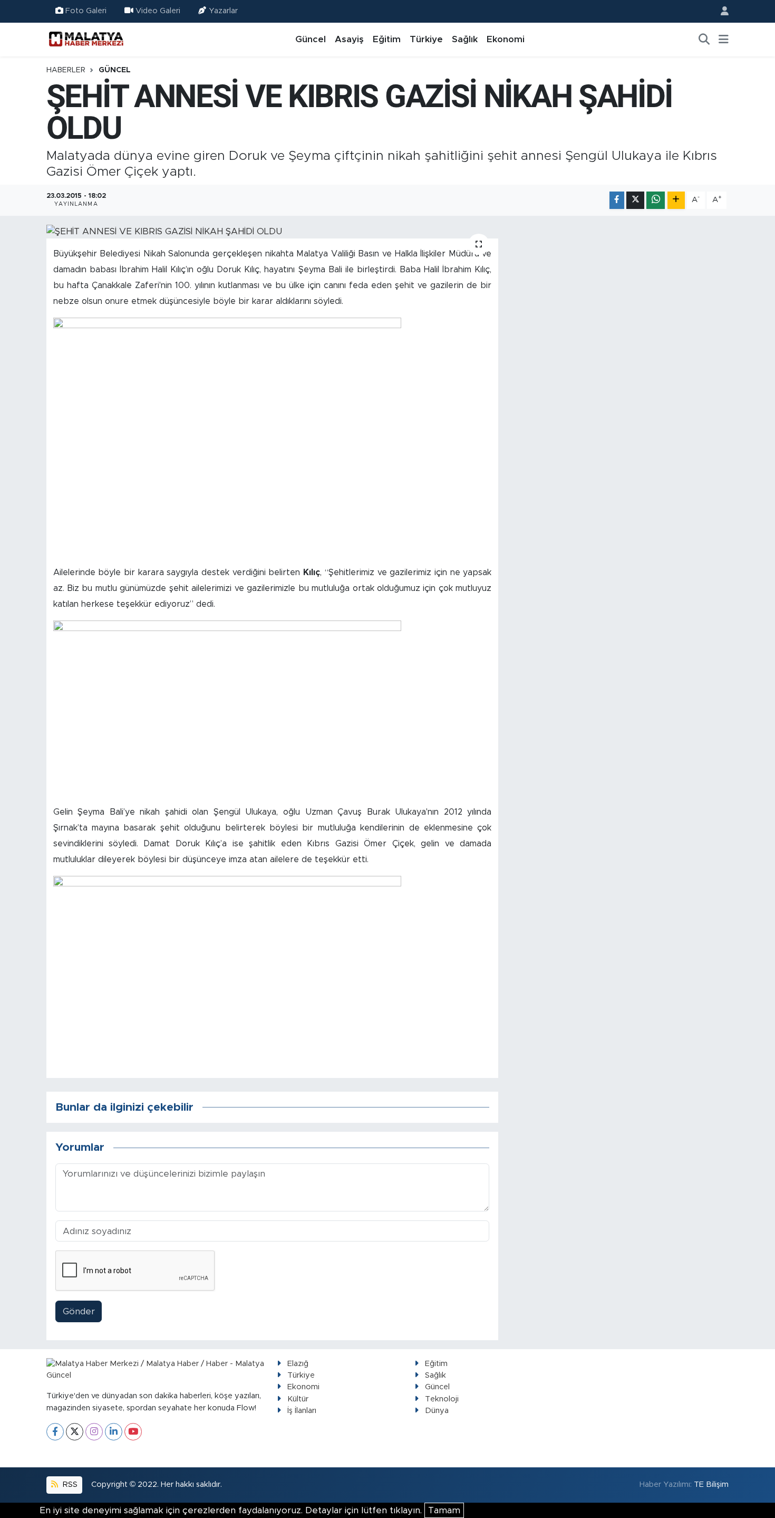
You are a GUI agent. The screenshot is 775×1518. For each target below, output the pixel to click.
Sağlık (465, 39)
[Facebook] (55, 1431)
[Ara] (704, 39)
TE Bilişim (711, 1484)
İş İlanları (301, 1411)
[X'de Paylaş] (635, 200)
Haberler (65, 70)
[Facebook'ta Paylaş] (616, 200)
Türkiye (426, 39)
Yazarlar (223, 11)
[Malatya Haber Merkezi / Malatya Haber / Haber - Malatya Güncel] (85, 39)
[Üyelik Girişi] (720, 11)
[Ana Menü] (724, 39)
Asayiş (349, 39)
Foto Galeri (85, 11)
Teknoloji (442, 1399)
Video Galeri (157, 11)
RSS (69, 1484)
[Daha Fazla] (676, 200)
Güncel (310, 39)
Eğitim (387, 39)
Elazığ (297, 1364)
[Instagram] (94, 1431)
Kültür (297, 1399)
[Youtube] (133, 1431)
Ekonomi (506, 39)
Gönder (79, 1311)
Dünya (437, 1411)
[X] (74, 1431)
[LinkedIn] (113, 1431)
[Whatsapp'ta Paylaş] (655, 200)
